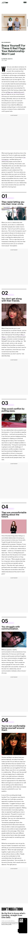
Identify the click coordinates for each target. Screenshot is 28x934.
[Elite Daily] (5, 2)
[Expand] (20, 919)
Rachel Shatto (7, 58)
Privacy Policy (9, 924)
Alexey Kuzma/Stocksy (27, 23)
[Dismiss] (25, 919)
